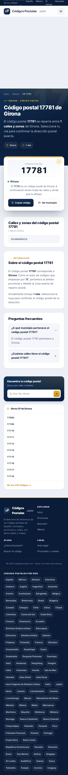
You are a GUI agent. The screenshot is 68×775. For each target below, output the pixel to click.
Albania (36, 579)
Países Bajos (12, 726)
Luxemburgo (12, 698)
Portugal (48, 733)
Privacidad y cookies (48, 551)
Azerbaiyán (25, 593)
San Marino (22, 754)
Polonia (34, 733)
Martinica (11, 712)
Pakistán (28, 726)
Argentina (37, 586)
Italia (47, 684)
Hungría (52, 663)
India (8, 670)
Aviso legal (42, 545)
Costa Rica (46, 614)
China (47, 607)
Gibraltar (52, 642)
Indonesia (21, 670)
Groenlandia (12, 649)
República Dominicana (17, 747)
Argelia (23, 586)
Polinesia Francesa (15, 733)
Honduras (21, 663)
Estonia (46, 635)
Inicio (6, 94)
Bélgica (56, 593)
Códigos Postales (25, 11)
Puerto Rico (12, 740)
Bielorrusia (27, 600)
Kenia (9, 691)
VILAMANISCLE (19, 239)
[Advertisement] (34, 53)
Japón (59, 684)
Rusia (9, 754)
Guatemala (11, 656)
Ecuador (40, 621)
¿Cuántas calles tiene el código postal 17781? (30, 355)
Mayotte (25, 712)
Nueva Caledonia (29, 719)
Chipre (58, 607)
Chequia (23, 607)
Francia (39, 642)
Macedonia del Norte (47, 698)
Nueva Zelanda (51, 719)
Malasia (10, 705)
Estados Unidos (29, 635)
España (9, 579)
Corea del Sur (28, 614)
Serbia (37, 754)
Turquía (25, 768)
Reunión (38, 747)
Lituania (53, 691)
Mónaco (54, 712)
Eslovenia (11, 635)
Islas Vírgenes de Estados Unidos (23, 684)
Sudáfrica (26, 761)
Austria (9, 593)
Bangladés (41, 593)
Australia (52, 586)
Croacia (10, 621)
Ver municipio (49, 202)
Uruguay (51, 768)
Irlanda (35, 670)
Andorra (10, 586)
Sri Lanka (10, 761)
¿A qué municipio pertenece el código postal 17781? (30, 330)
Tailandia (10, 768)
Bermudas (11, 600)
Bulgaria (53, 600)
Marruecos (48, 705)
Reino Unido (29, 740)
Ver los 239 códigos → (19, 485)
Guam (43, 649)
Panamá (43, 726)
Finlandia (25, 642)
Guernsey (52, 656)
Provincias (42, 518)
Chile (36, 607)
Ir (56, 393)
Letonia (21, 691)
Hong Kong (36, 663)
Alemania (50, 579)
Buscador (42, 523)
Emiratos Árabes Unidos (18, 628)
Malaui (22, 705)
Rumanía (52, 747)
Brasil (41, 600)
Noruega (10, 719)
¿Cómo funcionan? (13, 545)
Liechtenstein (37, 691)
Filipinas (10, 642)
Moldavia (40, 712)
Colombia (11, 614)
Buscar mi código (13, 551)
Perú (54, 726)
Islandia (10, 677)
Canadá (10, 607)
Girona (15, 94)
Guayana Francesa (32, 656)
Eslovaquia (41, 628)
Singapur (50, 754)
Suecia (39, 761)
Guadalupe (29, 649)
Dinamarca (25, 621)
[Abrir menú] (61, 11)
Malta (34, 705)
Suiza (52, 761)
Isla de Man (50, 670)
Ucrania (38, 768)
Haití (8, 663)
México (41, 529)
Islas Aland (25, 677)
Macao (27, 698)
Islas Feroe (41, 677)
